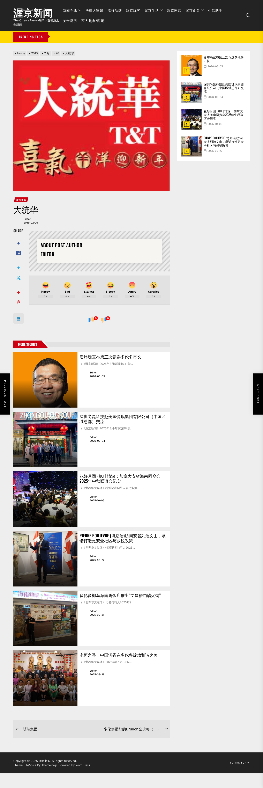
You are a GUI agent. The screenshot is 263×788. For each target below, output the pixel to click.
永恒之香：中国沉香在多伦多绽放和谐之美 (119, 655)
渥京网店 (174, 10)
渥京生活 (151, 10)
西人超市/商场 (93, 21)
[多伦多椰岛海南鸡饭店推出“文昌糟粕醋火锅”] (45, 618)
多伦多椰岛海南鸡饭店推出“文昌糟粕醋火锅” (120, 595)
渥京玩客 (133, 10)
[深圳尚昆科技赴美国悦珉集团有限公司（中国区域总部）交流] (45, 439)
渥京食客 (193, 10)
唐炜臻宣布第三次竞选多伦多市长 (110, 356)
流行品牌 (114, 10)
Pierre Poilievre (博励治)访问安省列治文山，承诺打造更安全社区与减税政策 (123, 537)
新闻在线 (70, 10)
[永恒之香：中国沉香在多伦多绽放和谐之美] (45, 678)
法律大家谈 (94, 10)
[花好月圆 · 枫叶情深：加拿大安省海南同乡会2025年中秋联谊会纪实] (45, 499)
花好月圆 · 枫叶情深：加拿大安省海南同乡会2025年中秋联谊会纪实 (120, 478)
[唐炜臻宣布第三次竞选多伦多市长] (45, 380)
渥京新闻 (33, 11)
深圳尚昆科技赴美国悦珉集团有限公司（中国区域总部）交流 (123, 418)
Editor (27, 218)
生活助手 (215, 10)
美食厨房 (70, 21)
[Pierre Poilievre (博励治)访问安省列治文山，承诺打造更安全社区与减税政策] (45, 558)
